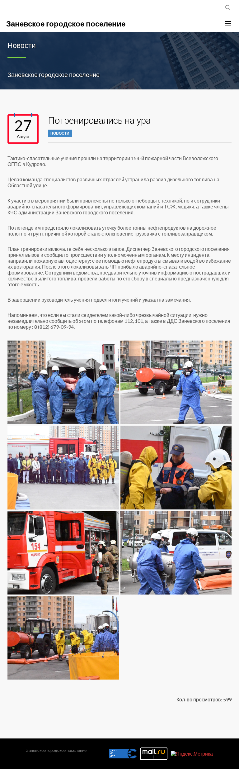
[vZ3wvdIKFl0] (176, 553)
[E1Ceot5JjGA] (176, 382)
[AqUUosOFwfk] (63, 382)
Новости (59, 133)
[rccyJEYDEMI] (63, 467)
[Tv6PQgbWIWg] (176, 467)
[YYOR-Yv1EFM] (63, 638)
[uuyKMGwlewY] (63, 553)
